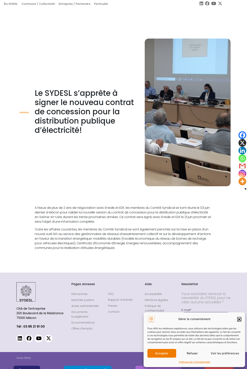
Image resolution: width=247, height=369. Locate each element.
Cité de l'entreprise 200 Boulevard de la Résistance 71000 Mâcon (39, 313)
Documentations (83, 322)
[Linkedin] (242, 150)
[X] (242, 143)
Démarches (79, 294)
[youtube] (212, 4)
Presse (112, 306)
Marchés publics (82, 300)
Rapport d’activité (120, 300)
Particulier (101, 4)
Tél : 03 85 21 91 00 (30, 326)
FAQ (110, 294)
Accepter (161, 353)
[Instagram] (242, 174)
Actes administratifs (85, 306)
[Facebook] (242, 135)
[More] (242, 181)
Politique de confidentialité (194, 362)
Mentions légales (156, 300)
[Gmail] (242, 166)
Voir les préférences (225, 353)
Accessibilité (153, 294)
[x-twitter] (219, 4)
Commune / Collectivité (38, 4)
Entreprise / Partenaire (74, 4)
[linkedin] (200, 4)
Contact (113, 312)
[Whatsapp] (242, 158)
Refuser (192, 353)
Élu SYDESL (11, 4)
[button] (239, 319)
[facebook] (206, 4)
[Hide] (245, 188)
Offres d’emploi (81, 328)
